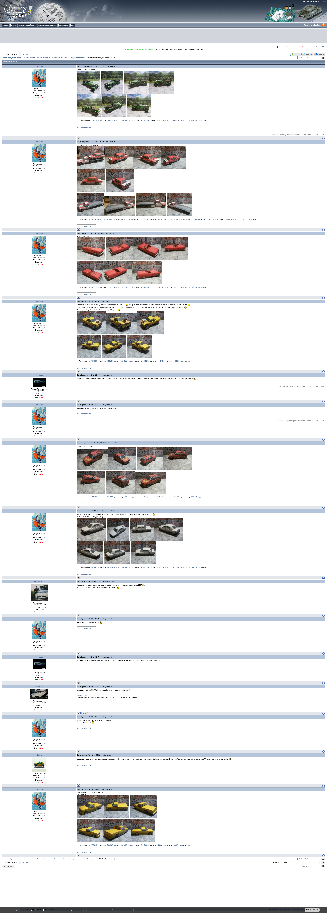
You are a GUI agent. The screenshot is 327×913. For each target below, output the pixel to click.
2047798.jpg (195, 287)
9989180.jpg (111, 567)
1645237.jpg (195, 219)
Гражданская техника (77, 58)
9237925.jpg (178, 120)
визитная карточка (84, 127)
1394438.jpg (111, 497)
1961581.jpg (95, 287)
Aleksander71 (39, 581)
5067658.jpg (145, 497)
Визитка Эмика (82, 695)
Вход (72, 25)
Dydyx (39, 755)
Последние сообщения (27, 25)
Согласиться (312, 910)
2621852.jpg (145, 361)
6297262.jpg (178, 287)
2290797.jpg (245, 219)
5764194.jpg (128, 287)
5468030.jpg (178, 567)
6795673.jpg (161, 120)
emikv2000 (39, 687)
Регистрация (63, 25)
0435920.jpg (128, 567)
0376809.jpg (95, 120)
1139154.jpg (161, 845)
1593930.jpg (178, 497)
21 (112, 405)
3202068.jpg (145, 287)
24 (113, 581)
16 (116, 66)
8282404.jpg (128, 497)
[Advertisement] (163, 36)
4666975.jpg (161, 219)
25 (112, 619)
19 (112, 301)
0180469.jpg (128, 219)
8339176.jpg (128, 845)
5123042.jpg (128, 361)
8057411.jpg (95, 219)
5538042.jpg (95, 497)
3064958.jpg (195, 497)
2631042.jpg (161, 287)
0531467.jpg (111, 361)
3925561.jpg (161, 497)
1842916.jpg (95, 567)
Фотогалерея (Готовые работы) (55, 58)
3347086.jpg (145, 120)
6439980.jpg (128, 120)
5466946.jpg (145, 567)
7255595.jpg (178, 219)
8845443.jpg (161, 361)
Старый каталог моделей (47, 25)
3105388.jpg (145, 845)
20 (112, 375)
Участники (296, 47)
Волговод (39, 375)
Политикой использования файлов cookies (128, 910)
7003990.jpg (111, 219)
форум (13, 25)
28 (112, 717)
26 (112, 657)
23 (113, 511)
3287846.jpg (212, 219)
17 (116, 142)
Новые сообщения (285, 47)
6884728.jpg (195, 567)
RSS (322, 47)
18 (113, 233)
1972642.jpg (111, 120)
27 (112, 687)
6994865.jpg (161, 567)
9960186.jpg (111, 845)
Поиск (318, 47)
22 (116, 443)
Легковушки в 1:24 (94, 58)
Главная (5, 25)
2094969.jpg (145, 219)
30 (112, 789)
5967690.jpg (178, 845)
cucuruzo (39, 66)
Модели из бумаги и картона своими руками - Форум (22, 58)
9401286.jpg (195, 120)
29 (112, 755)
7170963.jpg (228, 219)
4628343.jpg (178, 361)
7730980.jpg (95, 361)
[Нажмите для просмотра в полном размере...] (88, 93)
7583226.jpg (111, 287)
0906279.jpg (95, 845)
